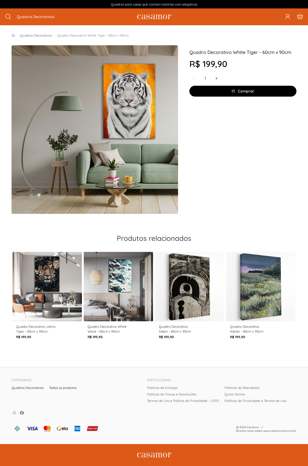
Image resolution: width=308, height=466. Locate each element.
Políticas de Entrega (162, 388)
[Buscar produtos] (8, 17)
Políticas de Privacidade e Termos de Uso (255, 401)
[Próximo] (294, 302)
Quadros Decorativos (36, 35)
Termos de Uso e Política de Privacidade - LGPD (183, 401)
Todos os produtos (63, 388)
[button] (287, 16)
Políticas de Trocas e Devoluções (171, 394)
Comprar (245, 91)
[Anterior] (13, 302)
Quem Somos (235, 394)
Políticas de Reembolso (242, 388)
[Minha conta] (287, 17)
